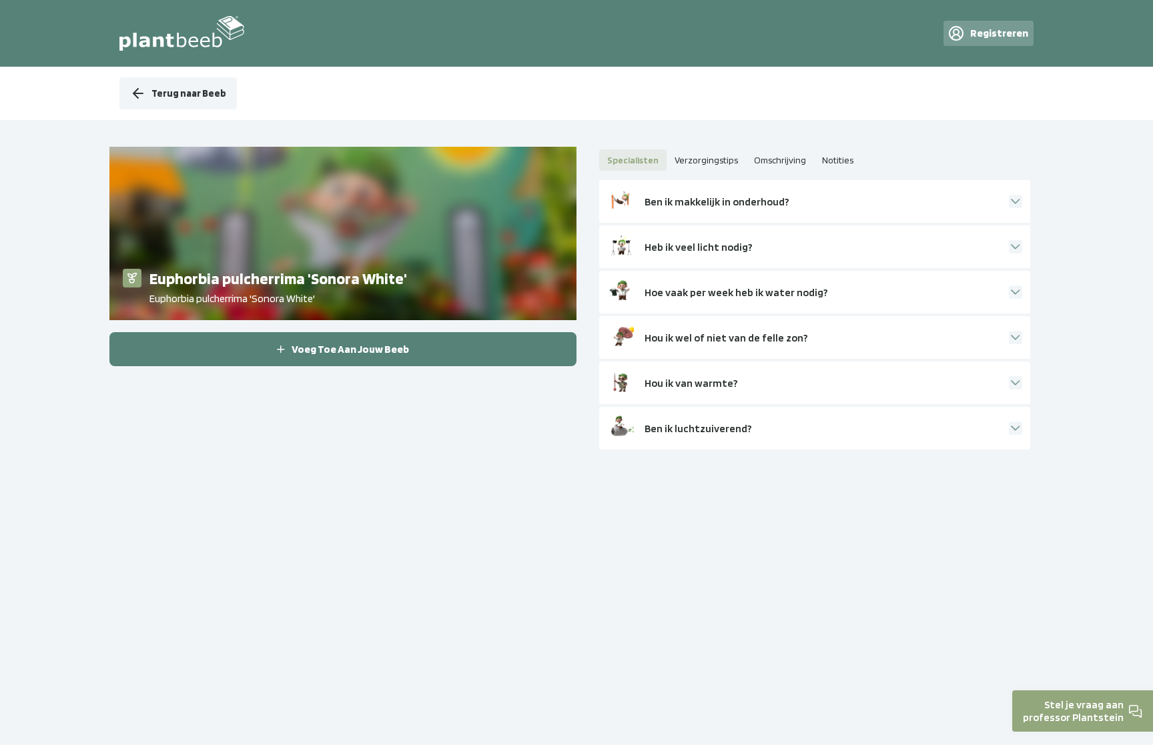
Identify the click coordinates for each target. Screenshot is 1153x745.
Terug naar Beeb (188, 93)
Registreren (999, 33)
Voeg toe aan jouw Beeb (350, 349)
